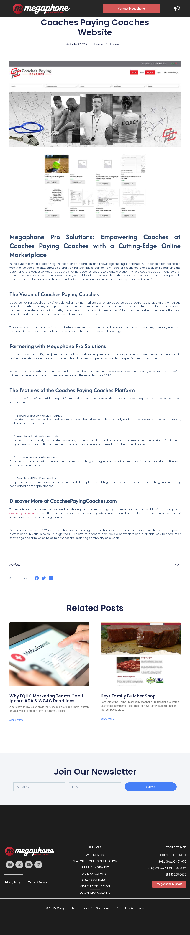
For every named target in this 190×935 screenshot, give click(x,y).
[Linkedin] (38, 864)
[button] (37, 578)
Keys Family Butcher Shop (128, 696)
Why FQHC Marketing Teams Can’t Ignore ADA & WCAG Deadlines (46, 698)
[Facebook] (10, 864)
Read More (16, 719)
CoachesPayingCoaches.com (24, 513)
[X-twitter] (19, 864)
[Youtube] (29, 864)
